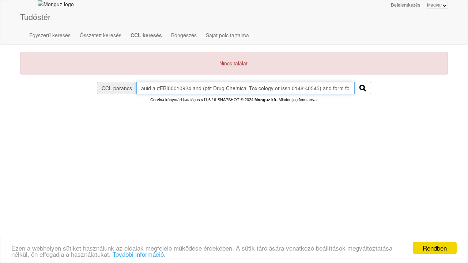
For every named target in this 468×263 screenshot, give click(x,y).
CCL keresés (146, 35)
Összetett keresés (100, 35)
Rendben (435, 247)
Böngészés (184, 35)
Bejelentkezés (405, 5)
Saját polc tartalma (227, 35)
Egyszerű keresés (50, 35)
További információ (138, 254)
